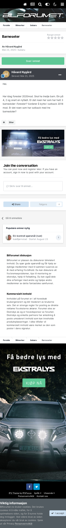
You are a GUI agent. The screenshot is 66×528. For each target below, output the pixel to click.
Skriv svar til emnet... (21, 186)
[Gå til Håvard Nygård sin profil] (6, 74)
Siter (11, 122)
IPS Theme (14, 493)
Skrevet (23, 76)
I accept (59, 513)
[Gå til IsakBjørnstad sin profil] (9, 237)
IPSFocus (27, 493)
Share (17, 204)
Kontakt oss (42, 496)
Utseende (48, 493)
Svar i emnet (33, 60)
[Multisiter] (4, 122)
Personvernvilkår (26, 496)
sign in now (19, 172)
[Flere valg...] (60, 75)
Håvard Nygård (13, 46)
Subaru (21, 49)
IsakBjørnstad (20, 239)
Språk (37, 493)
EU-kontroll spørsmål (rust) (27, 236)
